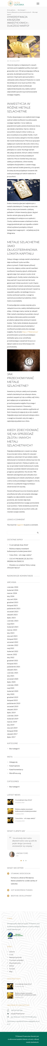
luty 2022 (10, 657)
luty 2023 (10, 633)
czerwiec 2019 (12, 715)
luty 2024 (10, 596)
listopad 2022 (12, 639)
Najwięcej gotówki (15, 957)
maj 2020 (10, 688)
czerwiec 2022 (12, 645)
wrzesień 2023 (12, 611)
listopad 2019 (12, 700)
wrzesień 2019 (12, 706)
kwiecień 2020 (12, 691)
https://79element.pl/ (30, 332)
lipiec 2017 (11, 737)
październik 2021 (13, 667)
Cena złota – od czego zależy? (25, 818)
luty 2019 (10, 725)
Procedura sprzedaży (16, 960)
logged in (20, 525)
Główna (12, 952)
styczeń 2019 (12, 728)
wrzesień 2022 (12, 642)
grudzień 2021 (12, 660)
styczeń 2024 (12, 599)
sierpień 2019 (12, 709)
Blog (10, 971)
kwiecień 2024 (12, 590)
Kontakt (12, 969)
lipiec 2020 (11, 682)
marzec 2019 (12, 722)
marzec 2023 (12, 630)
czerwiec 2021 (12, 673)
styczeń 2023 (12, 636)
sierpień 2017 (12, 734)
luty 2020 (10, 694)
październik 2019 (13, 703)
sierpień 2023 (12, 615)
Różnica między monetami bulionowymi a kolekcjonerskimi (25, 994)
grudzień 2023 (12, 602)
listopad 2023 (12, 605)
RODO (11, 966)
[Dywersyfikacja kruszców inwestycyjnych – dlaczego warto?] (23, 47)
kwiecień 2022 (12, 651)
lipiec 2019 (11, 712)
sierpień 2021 (12, 670)
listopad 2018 (12, 731)
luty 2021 (10, 676)
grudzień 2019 (12, 697)
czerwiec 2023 (12, 621)
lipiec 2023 (11, 618)
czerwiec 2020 (12, 685)
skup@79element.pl (17, 1014)
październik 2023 (13, 608)
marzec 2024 (12, 593)
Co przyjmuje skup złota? (23, 800)
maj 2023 (10, 624)
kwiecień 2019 (12, 719)
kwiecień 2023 (12, 627)
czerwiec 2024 (12, 587)
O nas (11, 954)
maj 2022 (10, 648)
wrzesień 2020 (12, 679)
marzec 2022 (12, 654)
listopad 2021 (12, 663)
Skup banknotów (15, 963)
